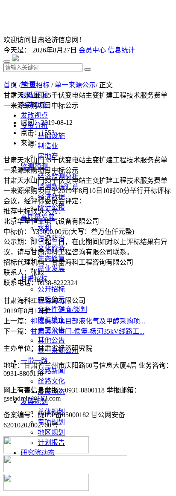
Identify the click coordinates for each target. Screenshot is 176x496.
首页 (10, 85)
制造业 (48, 146)
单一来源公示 (75, 85)
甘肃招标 (36, 85)
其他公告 (51, 340)
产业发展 (51, 268)
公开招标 (51, 289)
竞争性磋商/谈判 (62, 309)
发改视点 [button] (34, 115)
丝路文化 (51, 381)
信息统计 (121, 50)
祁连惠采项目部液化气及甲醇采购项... (88, 321)
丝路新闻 (51, 371)
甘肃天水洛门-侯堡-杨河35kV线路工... (87, 331)
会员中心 (92, 50)
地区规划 (51, 432)
